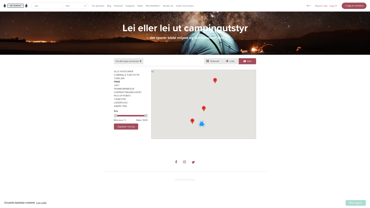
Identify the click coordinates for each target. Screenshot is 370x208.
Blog (109, 5)
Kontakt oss (168, 5)
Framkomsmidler (124, 88)
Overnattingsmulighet (128, 92)
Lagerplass (120, 102)
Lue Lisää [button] (41, 202)
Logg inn (333, 5)
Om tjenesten (98, 5)
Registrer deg (321, 5)
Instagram (129, 5)
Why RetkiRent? (153, 5)
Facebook (118, 5)
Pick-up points (122, 95)
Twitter (140, 5)
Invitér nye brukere (185, 5)
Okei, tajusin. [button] (355, 203)
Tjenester (120, 99)
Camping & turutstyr (126, 74)
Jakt (116, 85)
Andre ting (120, 106)
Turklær (119, 78)
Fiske (117, 81)
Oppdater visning (126, 126)
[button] (215, 80)
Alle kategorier (123, 71)
